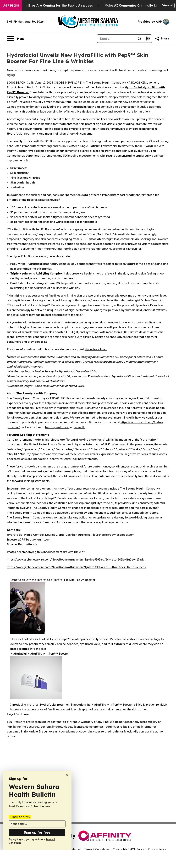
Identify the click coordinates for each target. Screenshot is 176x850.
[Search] (139, 39)
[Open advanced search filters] (148, 39)
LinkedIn (79, 427)
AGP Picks (11, 5)
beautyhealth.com (57, 427)
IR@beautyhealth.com (35, 539)
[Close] (67, 775)
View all (167, 5)
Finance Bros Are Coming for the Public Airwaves (54, 5)
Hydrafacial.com (96, 349)
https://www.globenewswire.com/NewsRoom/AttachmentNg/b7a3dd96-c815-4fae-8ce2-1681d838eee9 (76, 567)
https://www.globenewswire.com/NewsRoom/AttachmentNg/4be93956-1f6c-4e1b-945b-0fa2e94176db (76, 559)
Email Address (20, 817)
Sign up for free (37, 832)
